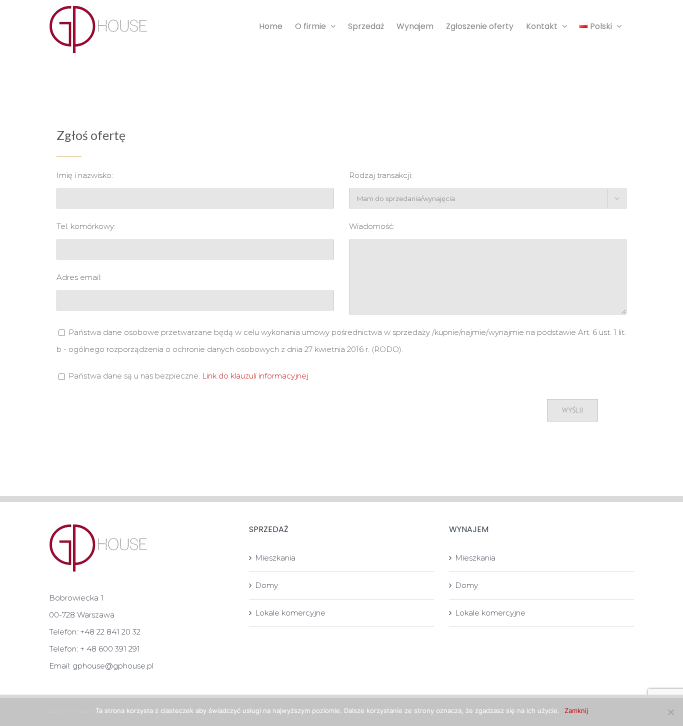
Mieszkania (275, 557)
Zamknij (576, 710)
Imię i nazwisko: (84, 175)
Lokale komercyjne (290, 613)
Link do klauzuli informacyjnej (255, 375)
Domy (266, 585)
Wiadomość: (371, 226)
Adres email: (79, 277)
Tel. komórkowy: (86, 226)
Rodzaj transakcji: (380, 175)
